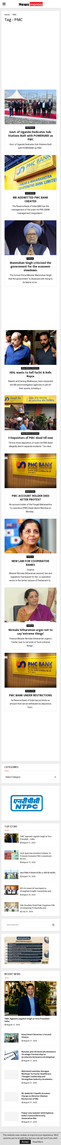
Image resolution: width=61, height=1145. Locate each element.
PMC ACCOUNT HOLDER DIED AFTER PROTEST (30, 497)
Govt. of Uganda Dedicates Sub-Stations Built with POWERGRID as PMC (30, 136)
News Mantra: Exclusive (30, 368)
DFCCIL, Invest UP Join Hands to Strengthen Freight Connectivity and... (36, 890)
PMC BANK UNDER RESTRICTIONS (30, 695)
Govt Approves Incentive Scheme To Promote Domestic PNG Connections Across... (36, 856)
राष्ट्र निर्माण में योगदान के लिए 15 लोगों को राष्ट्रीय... (38, 873)
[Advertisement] (30, 56)
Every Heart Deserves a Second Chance (36, 1036)
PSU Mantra (30, 127)
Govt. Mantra (30, 193)
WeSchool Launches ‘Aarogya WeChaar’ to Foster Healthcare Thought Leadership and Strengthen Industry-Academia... (37, 1075)
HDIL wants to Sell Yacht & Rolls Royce (31, 374)
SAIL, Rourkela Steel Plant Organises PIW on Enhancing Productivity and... (37, 907)
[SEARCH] (53, 925)
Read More (38, 1142)
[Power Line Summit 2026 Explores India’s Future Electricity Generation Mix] (11, 1116)
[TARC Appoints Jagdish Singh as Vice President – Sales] (11, 838)
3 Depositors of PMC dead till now (30, 437)
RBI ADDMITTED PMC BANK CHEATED (30, 199)
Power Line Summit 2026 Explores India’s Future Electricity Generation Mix (37, 1115)
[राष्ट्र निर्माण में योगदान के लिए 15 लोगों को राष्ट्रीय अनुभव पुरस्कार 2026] (11, 874)
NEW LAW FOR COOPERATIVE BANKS (30, 563)
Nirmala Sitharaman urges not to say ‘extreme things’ (31, 631)
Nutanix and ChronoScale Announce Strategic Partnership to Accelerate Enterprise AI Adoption (38, 1054)
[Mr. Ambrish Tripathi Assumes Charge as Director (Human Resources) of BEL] (11, 1096)
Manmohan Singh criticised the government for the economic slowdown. (30, 266)
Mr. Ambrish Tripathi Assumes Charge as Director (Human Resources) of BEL (35, 1096)
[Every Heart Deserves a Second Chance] (11, 1038)
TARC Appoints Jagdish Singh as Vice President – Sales (35, 838)
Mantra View (30, 491)
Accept (25, 1142)
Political (30, 258)
